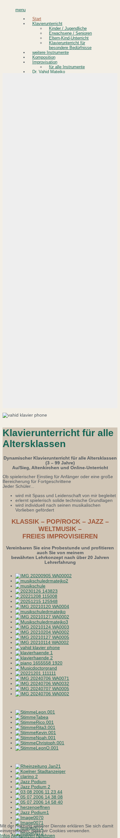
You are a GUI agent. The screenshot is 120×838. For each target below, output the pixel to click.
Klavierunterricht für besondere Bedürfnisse (70, 45)
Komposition (43, 57)
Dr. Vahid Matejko (48, 71)
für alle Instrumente (67, 66)
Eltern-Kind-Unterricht (69, 38)
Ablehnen (45, 835)
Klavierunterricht (47, 23)
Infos (5, 835)
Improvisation (44, 62)
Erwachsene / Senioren (70, 33)
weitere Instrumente (50, 52)
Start (36, 18)
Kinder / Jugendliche (68, 28)
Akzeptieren (23, 835)
